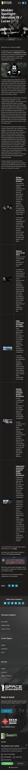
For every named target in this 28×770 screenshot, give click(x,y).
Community (7, 29)
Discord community (15, 554)
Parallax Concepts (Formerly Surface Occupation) (20, 392)
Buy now (4, 622)
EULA (3, 652)
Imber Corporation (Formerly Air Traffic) (20, 323)
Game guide (5, 625)
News (3, 645)
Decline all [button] (20, 763)
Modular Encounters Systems (20, 179)
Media (3, 669)
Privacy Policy (6, 676)
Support (4, 649)
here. (15, 548)
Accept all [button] (7, 763)
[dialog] (14, 757)
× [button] (26, 745)
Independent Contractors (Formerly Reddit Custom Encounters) (20, 470)
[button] (14, 767)
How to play (5, 629)
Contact (4, 672)
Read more (19, 751)
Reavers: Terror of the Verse (20, 253)
